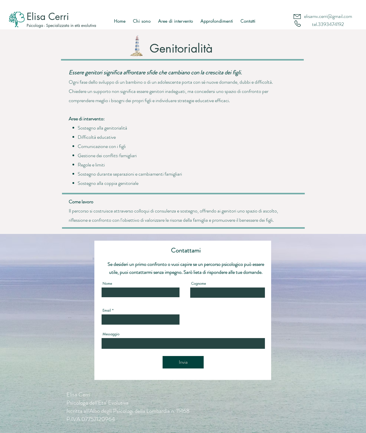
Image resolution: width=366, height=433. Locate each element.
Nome (107, 283)
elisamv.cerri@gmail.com (328, 16)
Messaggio (111, 334)
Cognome (198, 283)
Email (107, 310)
